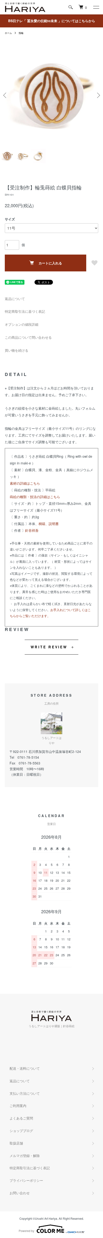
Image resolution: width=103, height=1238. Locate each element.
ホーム (8, 33)
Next (97, 95)
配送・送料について (25, 1068)
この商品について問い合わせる (28, 337)
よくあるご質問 (21, 1118)
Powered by (26, 1231)
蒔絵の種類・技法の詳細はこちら (35, 496)
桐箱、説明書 (49, 523)
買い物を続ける (16, 350)
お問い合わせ (20, 1192)
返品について (15, 298)
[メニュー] (96, 7)
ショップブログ (21, 1130)
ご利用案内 (18, 1105)
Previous (5, 95)
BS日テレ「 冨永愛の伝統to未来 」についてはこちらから (51, 20)
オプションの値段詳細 (21, 324)
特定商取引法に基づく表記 (25, 311)
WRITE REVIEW (49, 646)
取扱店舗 (16, 1143)
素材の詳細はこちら (25, 483)
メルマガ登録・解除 (25, 1155)
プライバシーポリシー (26, 1180)
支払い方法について (25, 1093)
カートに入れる (50, 263)
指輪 (21, 33)
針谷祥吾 (32, 530)
